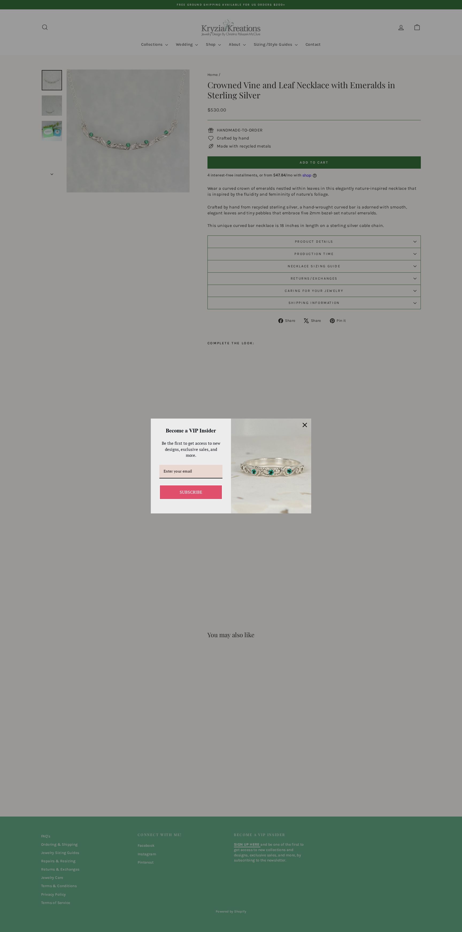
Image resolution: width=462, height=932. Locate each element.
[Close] (304, 425)
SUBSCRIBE (191, 492)
